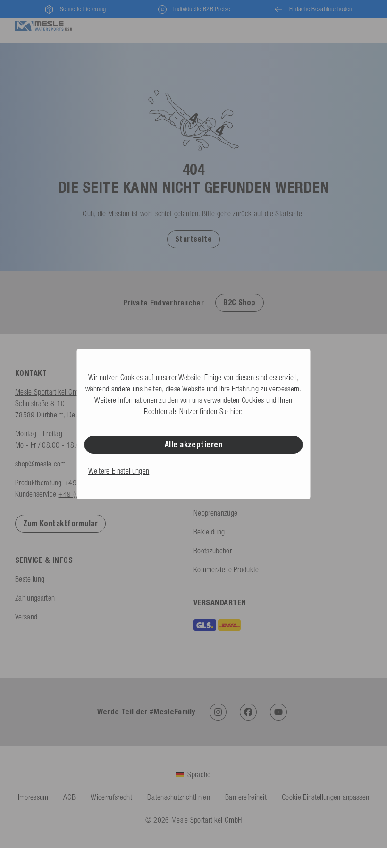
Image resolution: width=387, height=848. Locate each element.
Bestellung (29, 579)
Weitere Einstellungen (119, 470)
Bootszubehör (213, 550)
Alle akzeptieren (194, 444)
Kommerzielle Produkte (226, 569)
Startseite (193, 239)
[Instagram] (218, 712)
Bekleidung (209, 531)
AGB (69, 797)
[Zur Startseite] (43, 25)
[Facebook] (248, 712)
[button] (193, 239)
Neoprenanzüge (215, 513)
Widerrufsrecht (111, 797)
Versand (26, 616)
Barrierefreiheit (246, 797)
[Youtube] (278, 712)
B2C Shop (239, 302)
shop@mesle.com (40, 463)
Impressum (33, 797)
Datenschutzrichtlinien (178, 797)
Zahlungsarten (35, 598)
